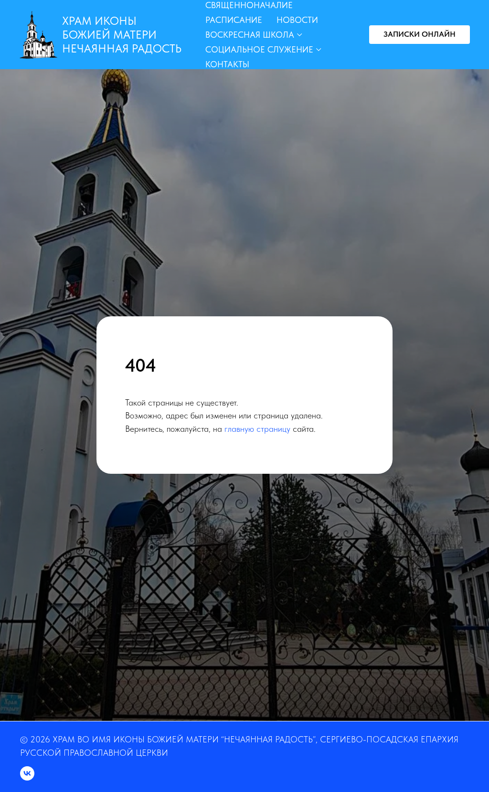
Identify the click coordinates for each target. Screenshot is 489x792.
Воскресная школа (249, 35)
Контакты (227, 64)
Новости (297, 20)
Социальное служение (259, 49)
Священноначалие (249, 5)
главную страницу (257, 499)
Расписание (233, 20)
